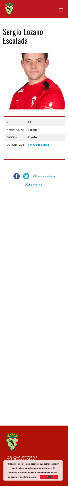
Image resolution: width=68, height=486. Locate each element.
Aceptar (49, 477)
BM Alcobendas (38, 145)
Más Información (28, 476)
